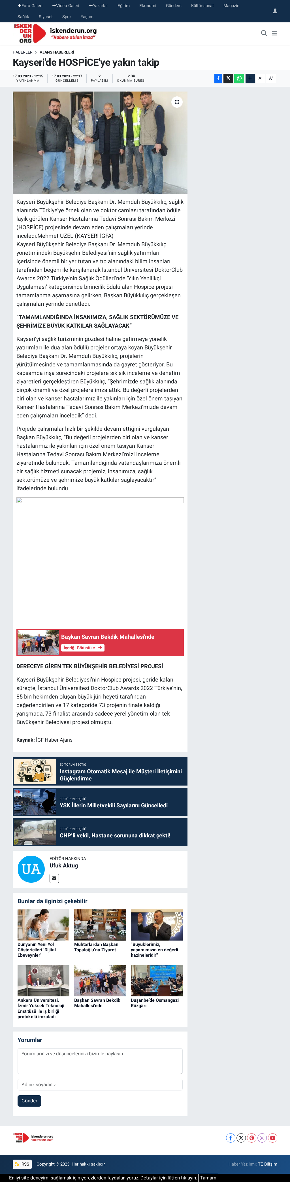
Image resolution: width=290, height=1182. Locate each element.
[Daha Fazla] (250, 78)
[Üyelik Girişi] (272, 11)
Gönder (29, 1101)
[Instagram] (262, 1138)
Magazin (231, 5)
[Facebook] (230, 1138)
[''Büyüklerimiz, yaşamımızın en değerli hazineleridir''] (157, 924)
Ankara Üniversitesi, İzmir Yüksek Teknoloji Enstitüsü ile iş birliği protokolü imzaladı (41, 1008)
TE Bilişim (267, 1164)
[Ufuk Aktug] (31, 869)
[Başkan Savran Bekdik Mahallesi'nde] (100, 980)
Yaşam (87, 16)
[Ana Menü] (274, 33)
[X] (241, 1138)
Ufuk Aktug (64, 865)
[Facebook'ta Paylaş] (218, 78)
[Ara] (264, 33)
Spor (66, 16)
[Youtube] (272, 1138)
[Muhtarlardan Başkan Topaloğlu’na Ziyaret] (100, 924)
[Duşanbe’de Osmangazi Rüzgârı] (157, 980)
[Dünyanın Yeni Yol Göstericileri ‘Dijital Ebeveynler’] (43, 924)
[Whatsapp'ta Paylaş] (239, 78)
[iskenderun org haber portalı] (57, 33)
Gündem (174, 5)
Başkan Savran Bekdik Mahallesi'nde (97, 1003)
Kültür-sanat (202, 5)
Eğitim (124, 5)
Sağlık (23, 16)
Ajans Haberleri (57, 52)
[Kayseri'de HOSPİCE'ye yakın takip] (100, 143)
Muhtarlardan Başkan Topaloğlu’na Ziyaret (96, 947)
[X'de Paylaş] (228, 78)
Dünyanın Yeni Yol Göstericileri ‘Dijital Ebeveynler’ (37, 950)
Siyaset (46, 16)
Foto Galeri (32, 5)
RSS (24, 1164)
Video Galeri (67, 5)
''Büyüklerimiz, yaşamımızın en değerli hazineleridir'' (154, 950)
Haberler (23, 52)
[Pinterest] (251, 1138)
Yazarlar (100, 5)
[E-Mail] (54, 878)
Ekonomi (147, 5)
